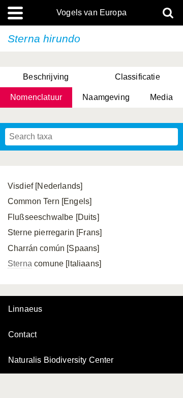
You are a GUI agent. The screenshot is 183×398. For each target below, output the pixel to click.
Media (161, 97)
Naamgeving (106, 97)
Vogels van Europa (91, 13)
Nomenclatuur (36, 97)
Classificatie (137, 76)
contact (22, 334)
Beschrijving (46, 76)
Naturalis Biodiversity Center (61, 360)
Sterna (20, 263)
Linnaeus (25, 309)
